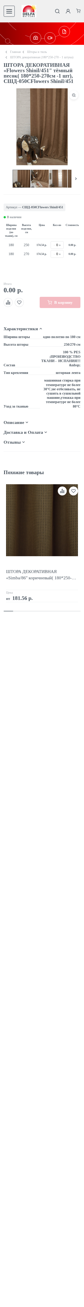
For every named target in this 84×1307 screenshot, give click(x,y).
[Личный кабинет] (68, 11)
